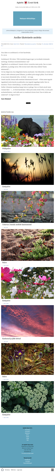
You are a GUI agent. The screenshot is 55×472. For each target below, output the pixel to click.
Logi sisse (19, 470)
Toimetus (27, 429)
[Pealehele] (26, 4)
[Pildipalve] (27, 146)
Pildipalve (6, 149)
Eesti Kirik (33, 2)
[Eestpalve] (27, 184)
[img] (52, 469)
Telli (27, 440)
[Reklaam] (27, 25)
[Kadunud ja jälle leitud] (27, 336)
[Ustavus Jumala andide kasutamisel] (27, 222)
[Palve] (27, 260)
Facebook (27, 459)
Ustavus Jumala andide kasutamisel (17, 225)
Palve (4, 263)
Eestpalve (6, 187)
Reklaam (27, 433)
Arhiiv (27, 435)
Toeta (27, 436)
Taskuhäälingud (27, 463)
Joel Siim (6, 189)
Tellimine (13, 470)
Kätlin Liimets (7, 151)
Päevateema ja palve (30, 44)
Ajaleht (20, 2)
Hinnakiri (27, 431)
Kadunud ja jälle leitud (11, 339)
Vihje (27, 438)
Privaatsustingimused (27, 453)
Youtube (27, 461)
